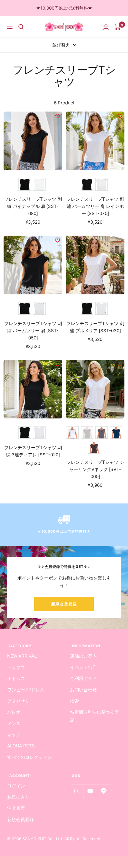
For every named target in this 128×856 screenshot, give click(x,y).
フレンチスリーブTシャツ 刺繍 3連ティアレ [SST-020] (33, 451)
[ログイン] (106, 27)
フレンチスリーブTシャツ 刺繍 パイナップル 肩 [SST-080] (33, 206)
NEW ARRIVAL (22, 656)
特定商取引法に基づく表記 (94, 716)
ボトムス (16, 678)
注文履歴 (16, 808)
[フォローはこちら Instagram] (76, 791)
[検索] (21, 27)
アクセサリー (20, 701)
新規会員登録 (64, 604)
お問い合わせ (83, 690)
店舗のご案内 (83, 656)
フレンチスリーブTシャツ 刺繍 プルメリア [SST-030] (95, 327)
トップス (16, 667)
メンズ (14, 723)
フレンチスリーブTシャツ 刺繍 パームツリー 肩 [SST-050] (33, 331)
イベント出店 (83, 667)
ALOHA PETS (21, 746)
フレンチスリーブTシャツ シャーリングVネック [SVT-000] (95, 469)
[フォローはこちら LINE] (103, 791)
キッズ (14, 735)
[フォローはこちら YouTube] (90, 791)
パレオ (14, 712)
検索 (74, 701)
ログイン (16, 786)
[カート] (118, 27)
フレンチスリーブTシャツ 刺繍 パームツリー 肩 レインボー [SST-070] (95, 206)
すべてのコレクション (29, 757)
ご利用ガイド (83, 678)
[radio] (24, 184)
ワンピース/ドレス (25, 690)
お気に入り (18, 797)
